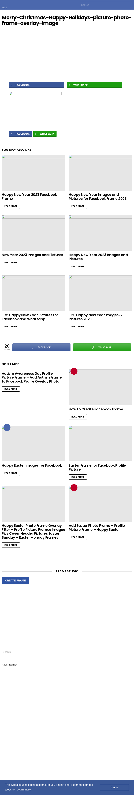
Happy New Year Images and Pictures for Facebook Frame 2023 (97, 196)
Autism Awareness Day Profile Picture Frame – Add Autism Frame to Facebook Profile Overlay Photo (32, 377)
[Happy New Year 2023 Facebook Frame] (33, 173)
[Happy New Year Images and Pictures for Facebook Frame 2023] (100, 173)
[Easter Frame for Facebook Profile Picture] (100, 443)
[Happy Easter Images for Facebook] (33, 443)
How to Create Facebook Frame (96, 409)
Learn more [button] (24, 789)
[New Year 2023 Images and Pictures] (33, 233)
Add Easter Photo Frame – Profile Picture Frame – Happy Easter (97, 527)
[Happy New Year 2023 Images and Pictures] (100, 233)
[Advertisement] (67, 53)
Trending (73, 371)
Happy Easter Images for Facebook (32, 465)
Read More (10, 206)
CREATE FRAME (15, 580)
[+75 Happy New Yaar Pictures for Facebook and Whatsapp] (33, 293)
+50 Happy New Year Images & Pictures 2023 (95, 317)
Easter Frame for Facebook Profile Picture (97, 467)
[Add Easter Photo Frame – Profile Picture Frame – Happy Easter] (100, 504)
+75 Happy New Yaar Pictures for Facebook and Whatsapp (30, 317)
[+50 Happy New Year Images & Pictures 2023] (100, 293)
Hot (6, 427)
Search (128, 5)
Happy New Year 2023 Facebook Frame (29, 196)
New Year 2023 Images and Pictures (32, 254)
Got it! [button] (114, 787)
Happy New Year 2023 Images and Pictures (98, 256)
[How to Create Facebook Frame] (100, 387)
